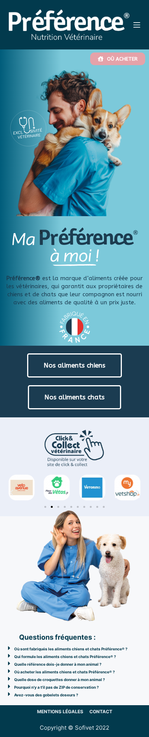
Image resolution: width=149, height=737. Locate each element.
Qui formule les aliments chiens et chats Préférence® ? (65, 656)
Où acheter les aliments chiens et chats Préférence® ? (64, 672)
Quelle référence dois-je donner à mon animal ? (58, 664)
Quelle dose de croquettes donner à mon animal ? (59, 679)
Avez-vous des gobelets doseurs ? (46, 695)
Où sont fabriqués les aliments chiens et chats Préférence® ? (71, 649)
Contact (100, 711)
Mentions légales (60, 711)
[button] (11, 493)
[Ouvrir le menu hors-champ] (136, 24)
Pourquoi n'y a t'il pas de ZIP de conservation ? (56, 687)
